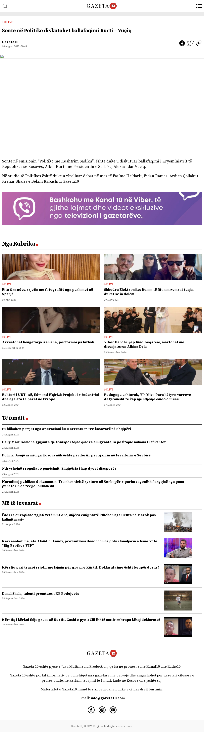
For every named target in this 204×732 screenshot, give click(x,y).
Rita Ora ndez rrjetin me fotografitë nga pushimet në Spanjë (47, 291)
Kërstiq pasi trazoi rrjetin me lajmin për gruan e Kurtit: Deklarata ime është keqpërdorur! (80, 567)
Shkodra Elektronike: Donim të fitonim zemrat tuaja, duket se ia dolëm (149, 291)
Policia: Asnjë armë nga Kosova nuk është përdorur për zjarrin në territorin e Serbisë (76, 455)
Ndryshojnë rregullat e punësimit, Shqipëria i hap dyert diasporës (59, 468)
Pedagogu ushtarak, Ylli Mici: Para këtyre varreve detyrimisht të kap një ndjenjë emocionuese (147, 396)
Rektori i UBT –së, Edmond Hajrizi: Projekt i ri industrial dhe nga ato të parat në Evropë (50, 396)
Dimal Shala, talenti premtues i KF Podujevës (40, 593)
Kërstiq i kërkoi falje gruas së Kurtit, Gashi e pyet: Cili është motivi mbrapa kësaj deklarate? (81, 619)
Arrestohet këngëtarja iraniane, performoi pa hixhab (48, 342)
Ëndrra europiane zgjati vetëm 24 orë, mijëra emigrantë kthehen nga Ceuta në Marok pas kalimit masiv (79, 517)
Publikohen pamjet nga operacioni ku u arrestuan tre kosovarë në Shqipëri (66, 429)
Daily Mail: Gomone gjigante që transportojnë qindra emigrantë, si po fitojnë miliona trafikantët (84, 442)
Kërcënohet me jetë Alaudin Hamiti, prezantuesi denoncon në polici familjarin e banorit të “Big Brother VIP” (79, 543)
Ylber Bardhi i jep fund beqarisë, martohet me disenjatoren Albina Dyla (144, 344)
